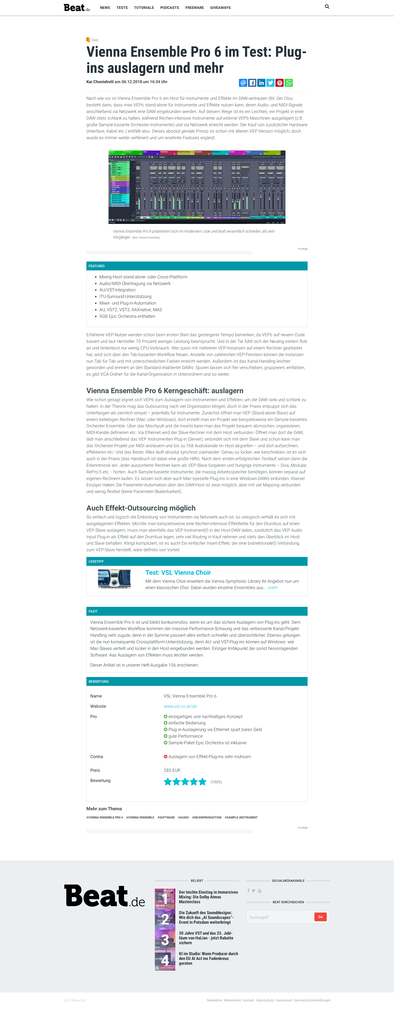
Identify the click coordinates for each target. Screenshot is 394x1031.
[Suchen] (327, 6)
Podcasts (169, 7)
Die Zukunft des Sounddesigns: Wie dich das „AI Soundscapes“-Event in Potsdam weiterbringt (206, 917)
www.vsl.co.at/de (180, 706)
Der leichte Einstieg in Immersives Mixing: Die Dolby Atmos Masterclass (208, 897)
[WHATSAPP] (289, 83)
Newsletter (214, 1000)
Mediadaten (232, 1000)
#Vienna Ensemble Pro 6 (104, 817)
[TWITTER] (270, 83)
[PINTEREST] (279, 83)
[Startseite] (77, 7)
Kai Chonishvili (100, 82)
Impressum (284, 1000)
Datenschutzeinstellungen (312, 1000)
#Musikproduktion (206, 817)
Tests (122, 7)
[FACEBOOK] (252, 83)
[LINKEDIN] (261, 83)
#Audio (183, 817)
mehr (273, 587)
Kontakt (248, 1000)
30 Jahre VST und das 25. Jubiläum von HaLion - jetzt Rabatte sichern (206, 938)
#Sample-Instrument (241, 817)
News (105, 7)
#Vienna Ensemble (140, 817)
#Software (166, 817)
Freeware (194, 7)
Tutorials (144, 7)
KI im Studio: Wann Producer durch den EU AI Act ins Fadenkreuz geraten (208, 958)
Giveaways (220, 7)
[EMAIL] (243, 83)
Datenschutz (265, 1000)
